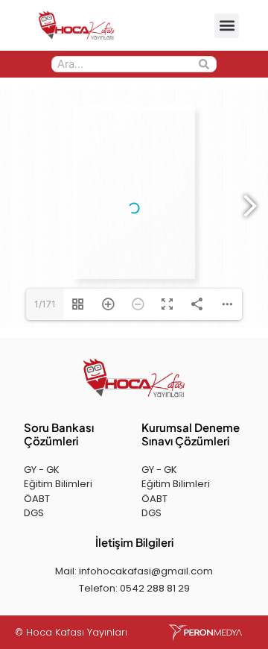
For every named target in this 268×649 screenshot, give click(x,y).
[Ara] (203, 64)
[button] (226, 25)
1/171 (45, 304)
